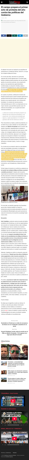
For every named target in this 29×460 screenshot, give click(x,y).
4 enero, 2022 (4, 18)
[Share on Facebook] (3, 35)
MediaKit (15, 452)
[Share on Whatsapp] (14, 35)
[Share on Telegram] (20, 35)
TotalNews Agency (9, 456)
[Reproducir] (3, 425)
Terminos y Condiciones (6, 452)
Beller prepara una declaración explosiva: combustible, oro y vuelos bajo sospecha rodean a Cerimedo (18, 372)
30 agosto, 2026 (6, 358)
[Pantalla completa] (26, 425)
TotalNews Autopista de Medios (10, 455)
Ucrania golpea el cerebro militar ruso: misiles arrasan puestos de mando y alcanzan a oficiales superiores (17, 380)
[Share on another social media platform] (25, 35)
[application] (14, 418)
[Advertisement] (14, 53)
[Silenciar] (23, 425)
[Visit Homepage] (14, 2)
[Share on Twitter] (9, 35)
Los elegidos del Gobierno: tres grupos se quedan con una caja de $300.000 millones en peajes (14, 355)
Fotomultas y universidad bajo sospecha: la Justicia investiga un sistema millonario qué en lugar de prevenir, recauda (16, 364)
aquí (6, 310)
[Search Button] (27, 2)
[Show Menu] (1, 2)
